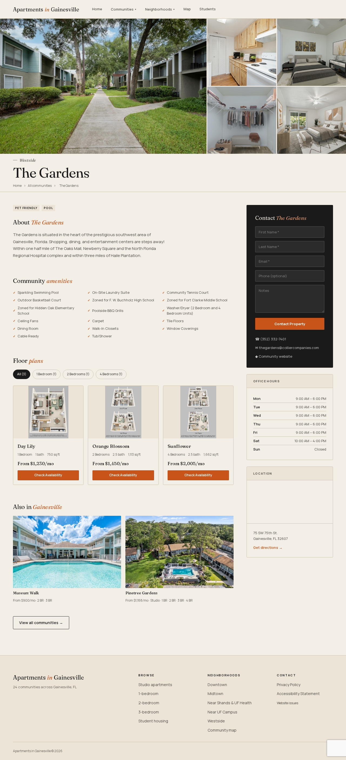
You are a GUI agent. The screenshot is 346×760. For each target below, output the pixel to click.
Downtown (217, 684)
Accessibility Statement (298, 693)
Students (207, 8)
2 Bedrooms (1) (78, 374)
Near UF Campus (222, 712)
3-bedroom (148, 712)
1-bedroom (148, 693)
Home (97, 8)
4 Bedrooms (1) (111, 374)
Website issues (287, 703)
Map (187, 8)
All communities (40, 185)
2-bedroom (148, 702)
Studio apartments (155, 684)
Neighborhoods (160, 9)
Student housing (153, 720)
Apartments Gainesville (46, 9)
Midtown (215, 693)
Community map (222, 730)
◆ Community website (273, 356)
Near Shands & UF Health (230, 702)
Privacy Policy (288, 684)
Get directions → (267, 547)
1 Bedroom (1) (46, 374)
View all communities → (41, 622)
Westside (216, 720)
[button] (48, 412)
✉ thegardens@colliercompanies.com (287, 347)
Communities (124, 9)
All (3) (21, 374)
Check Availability (48, 475)
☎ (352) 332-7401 (270, 339)
